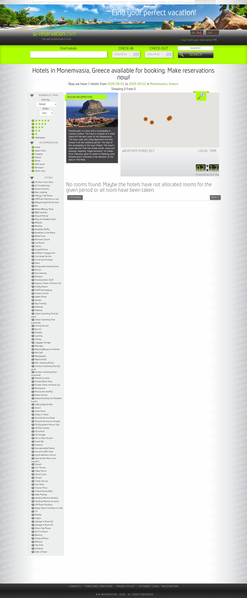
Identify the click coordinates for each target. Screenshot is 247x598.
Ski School (40, 431)
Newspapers (40, 356)
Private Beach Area (43, 381)
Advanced (195, 48)
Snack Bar (39, 441)
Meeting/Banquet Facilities (47, 349)
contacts (75, 586)
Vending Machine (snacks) (47, 501)
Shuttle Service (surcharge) (47, 421)
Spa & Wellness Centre (45, 455)
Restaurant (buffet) (44, 392)
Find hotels (68, 48)
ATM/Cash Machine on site (47, 199)
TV (36, 511)
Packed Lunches (42, 378)
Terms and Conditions (99, 586)
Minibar (38, 515)
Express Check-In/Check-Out (48, 283)
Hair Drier (39, 545)
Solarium (39, 445)
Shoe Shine (40, 411)
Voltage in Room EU (44, 522)
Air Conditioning (42, 186)
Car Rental (40, 243)
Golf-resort (40, 164)
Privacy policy (125, 586)
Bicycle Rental (41, 216)
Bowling (38, 226)
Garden (38, 300)
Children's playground (45, 253)
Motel (37, 161)
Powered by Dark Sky (207, 174)
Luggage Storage (43, 343)
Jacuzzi (38, 329)
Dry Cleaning (41, 273)
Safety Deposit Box (44, 404)
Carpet (38, 518)
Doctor (38, 270)
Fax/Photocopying (43, 290)
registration (170, 586)
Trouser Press (41, 488)
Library (38, 339)
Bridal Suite (40, 236)
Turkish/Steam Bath (44, 491)
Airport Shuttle (42, 189)
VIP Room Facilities (44, 505)
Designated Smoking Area (47, 266)
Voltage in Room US (44, 525)
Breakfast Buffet (42, 229)
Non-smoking (41, 192)
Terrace (38, 478)
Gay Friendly (41, 303)
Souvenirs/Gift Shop (44, 452)
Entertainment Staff (44, 280)
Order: (46, 109)
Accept (199, 2)
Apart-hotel (40, 151)
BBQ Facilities (41, 212)
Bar (36, 206)
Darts (37, 263)
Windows (39, 548)
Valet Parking (41, 495)
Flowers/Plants (42, 538)
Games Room (41, 297)
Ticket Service (41, 481)
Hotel (37, 147)
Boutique (39, 167)
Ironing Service (42, 326)
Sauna (38, 408)
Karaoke (38, 332)
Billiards (38, 223)
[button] (169, 119)
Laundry (39, 336)
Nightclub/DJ (41, 359)
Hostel (38, 157)
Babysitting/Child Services (47, 202)
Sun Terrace (40, 468)
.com (54, 34)
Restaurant (40, 388)
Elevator (39, 277)
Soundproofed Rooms (45, 448)
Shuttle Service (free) (45, 418)
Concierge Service (43, 256)
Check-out (159, 48)
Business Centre (42, 239)
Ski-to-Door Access (44, 438)
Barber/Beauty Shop (44, 209)
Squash (38, 464)
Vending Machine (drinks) (46, 498)
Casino (38, 246)
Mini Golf (39, 353)
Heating (38, 310)
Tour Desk (39, 484)
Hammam (39, 307)
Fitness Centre (42, 293)
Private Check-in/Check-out (47, 385)
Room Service (41, 395)
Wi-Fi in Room (41, 532)
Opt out (210, 2)
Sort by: (46, 100)
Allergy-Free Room (43, 196)
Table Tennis (41, 471)
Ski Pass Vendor (42, 428)
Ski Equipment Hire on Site (47, 425)
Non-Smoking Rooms (44, 363)
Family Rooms (41, 287)
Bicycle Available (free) (45, 219)
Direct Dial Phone (43, 528)
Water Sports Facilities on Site (49, 508)
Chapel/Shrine (41, 250)
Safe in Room (41, 552)
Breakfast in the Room (45, 233)
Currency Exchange (44, 260)
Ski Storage (40, 435)
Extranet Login (149, 586)
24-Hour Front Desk (44, 182)
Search (195, 54)
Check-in (126, 48)
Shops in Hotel (42, 415)
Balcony (38, 535)
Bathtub (39, 542)
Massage (39, 346)
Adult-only (40, 171)
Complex (39, 154)
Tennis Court (41, 474)
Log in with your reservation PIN (199, 40)
